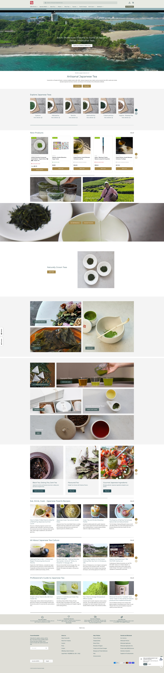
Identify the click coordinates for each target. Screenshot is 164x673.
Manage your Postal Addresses (100, 650)
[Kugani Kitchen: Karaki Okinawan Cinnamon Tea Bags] (124, 145)
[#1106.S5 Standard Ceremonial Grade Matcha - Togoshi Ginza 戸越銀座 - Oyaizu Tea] (39, 145)
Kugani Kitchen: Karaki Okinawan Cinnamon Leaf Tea (82, 158)
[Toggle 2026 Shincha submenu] (37, 6)
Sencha (73, 115)
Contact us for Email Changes (100, 648)
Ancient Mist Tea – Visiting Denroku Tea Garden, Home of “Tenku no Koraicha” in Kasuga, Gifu (68, 561)
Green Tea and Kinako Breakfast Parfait (93, 521)
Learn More (77, 86)
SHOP (38, 433)
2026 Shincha (33, 6)
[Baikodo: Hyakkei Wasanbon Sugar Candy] (60, 145)
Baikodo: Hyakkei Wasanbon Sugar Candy (59, 158)
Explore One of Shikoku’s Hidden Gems (82, 45)
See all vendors (69, 622)
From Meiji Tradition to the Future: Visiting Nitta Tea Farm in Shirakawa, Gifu (94, 561)
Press (62, 645)
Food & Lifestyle (83, 6)
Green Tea (52, 6)
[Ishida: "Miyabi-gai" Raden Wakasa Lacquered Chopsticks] (103, 145)
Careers (63, 643)
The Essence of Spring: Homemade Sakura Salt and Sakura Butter (120, 521)
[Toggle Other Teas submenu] (70, 6)
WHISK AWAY (90, 348)
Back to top (82, 627)
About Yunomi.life (65, 638)
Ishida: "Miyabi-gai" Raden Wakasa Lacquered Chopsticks (102, 158)
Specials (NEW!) (43, 6)
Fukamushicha (108, 115)
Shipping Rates (96, 640)
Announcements (97, 656)
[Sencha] (73, 106)
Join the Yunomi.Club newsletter (40, 9)
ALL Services (123, 638)
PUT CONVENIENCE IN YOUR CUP (40, 384)
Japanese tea (119, 620)
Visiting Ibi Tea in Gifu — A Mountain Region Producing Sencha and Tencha (41, 561)
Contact (63, 648)
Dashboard (99, 6)
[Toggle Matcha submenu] (62, 6)
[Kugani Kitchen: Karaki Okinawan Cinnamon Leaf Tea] (82, 145)
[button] (133, 2)
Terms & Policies (97, 638)
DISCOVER (36, 348)
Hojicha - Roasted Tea (126, 115)
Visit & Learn (91, 6)
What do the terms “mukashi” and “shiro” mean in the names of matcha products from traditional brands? (121, 598)
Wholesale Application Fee (126, 645)
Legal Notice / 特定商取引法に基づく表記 (70, 653)
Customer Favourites (88, 222)
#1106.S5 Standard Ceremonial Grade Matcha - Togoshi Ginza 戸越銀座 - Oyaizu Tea (39, 159)
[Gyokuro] (38, 106)
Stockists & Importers (125, 650)
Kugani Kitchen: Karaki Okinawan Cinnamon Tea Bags (124, 158)
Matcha (59, 6)
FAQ (94, 653)
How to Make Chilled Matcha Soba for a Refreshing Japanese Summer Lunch (42, 521)
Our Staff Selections (75, 222)
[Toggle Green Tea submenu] (56, 6)
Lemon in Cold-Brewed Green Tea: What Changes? (68, 597)
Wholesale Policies (124, 640)
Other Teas (66, 6)
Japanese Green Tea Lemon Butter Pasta (68, 521)
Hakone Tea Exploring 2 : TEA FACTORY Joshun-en (118, 560)
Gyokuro (38, 115)
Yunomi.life (35, 668)
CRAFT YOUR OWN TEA (39, 321)
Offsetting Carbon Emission (67, 650)
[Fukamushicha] (108, 106)
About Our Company (66, 640)
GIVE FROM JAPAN (38, 409)
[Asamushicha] (91, 106)
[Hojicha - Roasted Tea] (126, 106)
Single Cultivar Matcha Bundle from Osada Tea (41, 597)
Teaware (74, 6)
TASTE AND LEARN (66, 381)
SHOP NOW (51, 271)
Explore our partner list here (104, 11)
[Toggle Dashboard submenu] (103, 6)
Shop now (72, 490)
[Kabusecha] (55, 106)
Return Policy (96, 643)
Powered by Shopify (40, 668)
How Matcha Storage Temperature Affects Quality (94, 597)
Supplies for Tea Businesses (126, 653)
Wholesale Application (125, 643)
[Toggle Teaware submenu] (77, 6)
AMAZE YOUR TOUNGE (92, 409)
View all (132, 132)
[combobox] (80, 2)
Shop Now (87, 86)
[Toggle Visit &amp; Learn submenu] (95, 6)
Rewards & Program (97, 645)
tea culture (125, 620)
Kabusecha (55, 115)
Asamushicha (90, 115)
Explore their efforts (38, 490)
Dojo (124, 622)
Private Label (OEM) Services (127, 648)
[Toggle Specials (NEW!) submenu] (48, 6)
